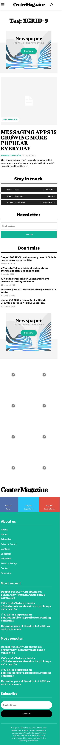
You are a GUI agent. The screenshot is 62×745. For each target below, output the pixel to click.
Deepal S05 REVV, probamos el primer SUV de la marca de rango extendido (28, 258)
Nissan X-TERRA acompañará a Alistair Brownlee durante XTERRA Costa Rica (23, 301)
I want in (29, 234)
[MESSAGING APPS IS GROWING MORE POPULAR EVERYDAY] (29, 101)
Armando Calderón (11, 155)
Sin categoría (10, 119)
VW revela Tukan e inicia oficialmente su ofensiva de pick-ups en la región (24, 269)
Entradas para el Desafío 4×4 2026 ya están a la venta (28, 291)
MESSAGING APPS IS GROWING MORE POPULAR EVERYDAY (29, 140)
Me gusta (50, 189)
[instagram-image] (44, 374)
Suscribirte (49, 202)
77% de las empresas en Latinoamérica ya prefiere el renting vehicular (25, 280)
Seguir (51, 196)
